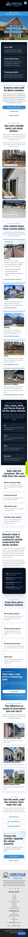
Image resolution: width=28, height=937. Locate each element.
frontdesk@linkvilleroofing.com (15, 14)
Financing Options (14, 115)
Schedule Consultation (14, 107)
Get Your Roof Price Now (17, 31)
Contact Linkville (14, 860)
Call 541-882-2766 (14, 856)
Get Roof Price (14, 111)
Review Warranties (13, 826)
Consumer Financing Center (14, 28)
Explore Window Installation (13, 394)
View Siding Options (10, 307)
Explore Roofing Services (12, 279)
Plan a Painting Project (11, 336)
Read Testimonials (13, 821)
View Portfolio (13, 817)
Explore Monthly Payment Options (14, 695)
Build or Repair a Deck (11, 364)
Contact (7, 31)
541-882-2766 (15, 12)
